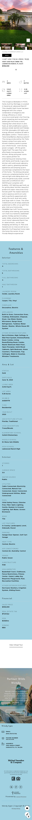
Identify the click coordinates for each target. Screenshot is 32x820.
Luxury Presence (21, 796)
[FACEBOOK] (16, 787)
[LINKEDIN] (11, 787)
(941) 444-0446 (10, 739)
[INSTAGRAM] (20, 787)
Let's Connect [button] (16, 712)
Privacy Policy (16, 808)
